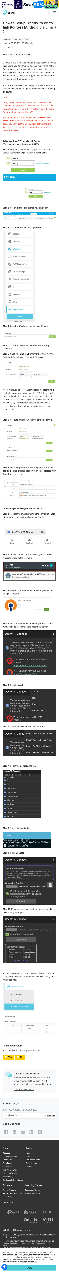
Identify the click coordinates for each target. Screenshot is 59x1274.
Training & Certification (34, 1193)
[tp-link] (13, 1212)
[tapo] (47, 1212)
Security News (31, 1163)
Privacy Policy (8, 1166)
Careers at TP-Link (10, 1173)
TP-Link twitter (40, 1132)
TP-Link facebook (6, 1132)
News (28, 1153)
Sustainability (8, 1163)
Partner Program (9, 1190)
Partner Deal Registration (12, 1193)
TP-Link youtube (23, 1132)
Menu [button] (54, 11)
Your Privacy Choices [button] (11, 1170)
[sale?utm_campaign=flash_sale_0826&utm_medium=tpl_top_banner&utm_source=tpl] (29, 4)
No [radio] (21, 1057)
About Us (6, 1153)
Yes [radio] (10, 1057)
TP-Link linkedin (31, 1132)
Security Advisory (33, 1160)
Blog (28, 1156)
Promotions (9, 1202)
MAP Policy (7, 1197)
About (6, 1148)
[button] (29, 55)
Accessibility (8, 1177)
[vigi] (47, 1220)
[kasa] (30, 1212)
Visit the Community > (24, 1089)
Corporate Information (11, 1156)
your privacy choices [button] (29, 1262)
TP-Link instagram (14, 1132)
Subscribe (51, 1116)
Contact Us (7, 1160)
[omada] (30, 1220)
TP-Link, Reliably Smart (9, 12)
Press (29, 1148)
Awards (29, 1166)
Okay (29, 1267)
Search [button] (48, 11)
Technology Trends (32, 1190)
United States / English (18, 1230)
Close (57, 5)
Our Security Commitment (13, 1180)
